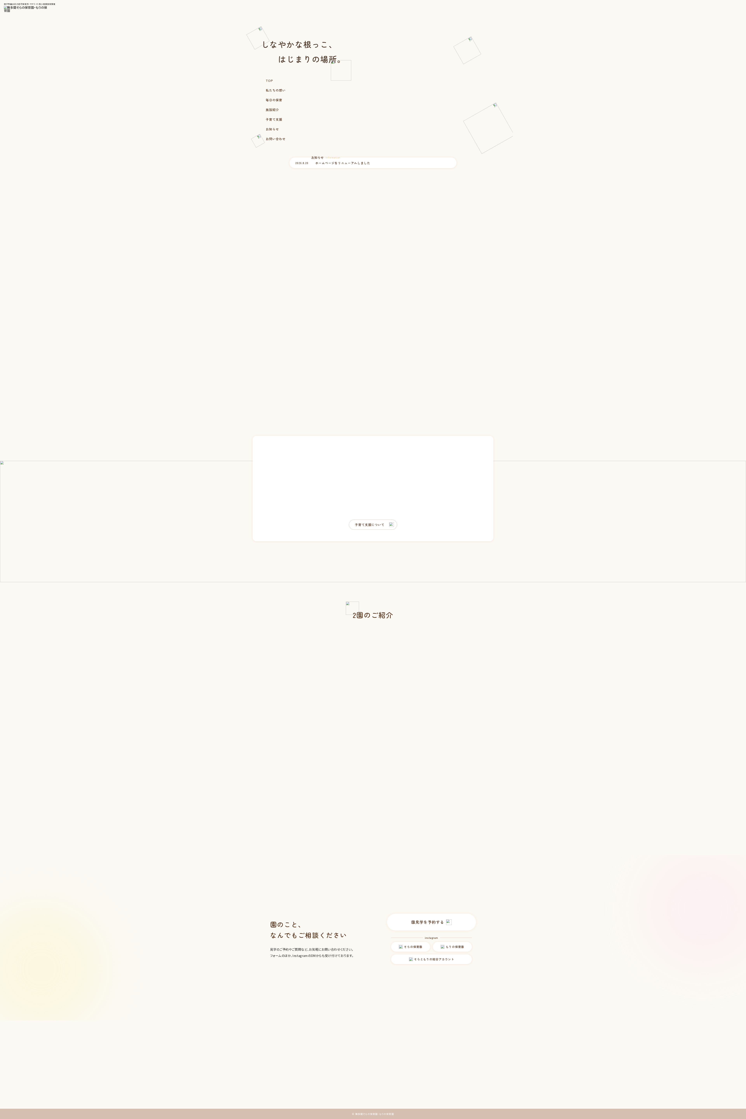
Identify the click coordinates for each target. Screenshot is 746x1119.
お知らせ (272, 129)
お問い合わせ (276, 138)
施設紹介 (272, 109)
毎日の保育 (274, 100)
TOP (269, 80)
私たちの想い (276, 90)
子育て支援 (274, 119)
